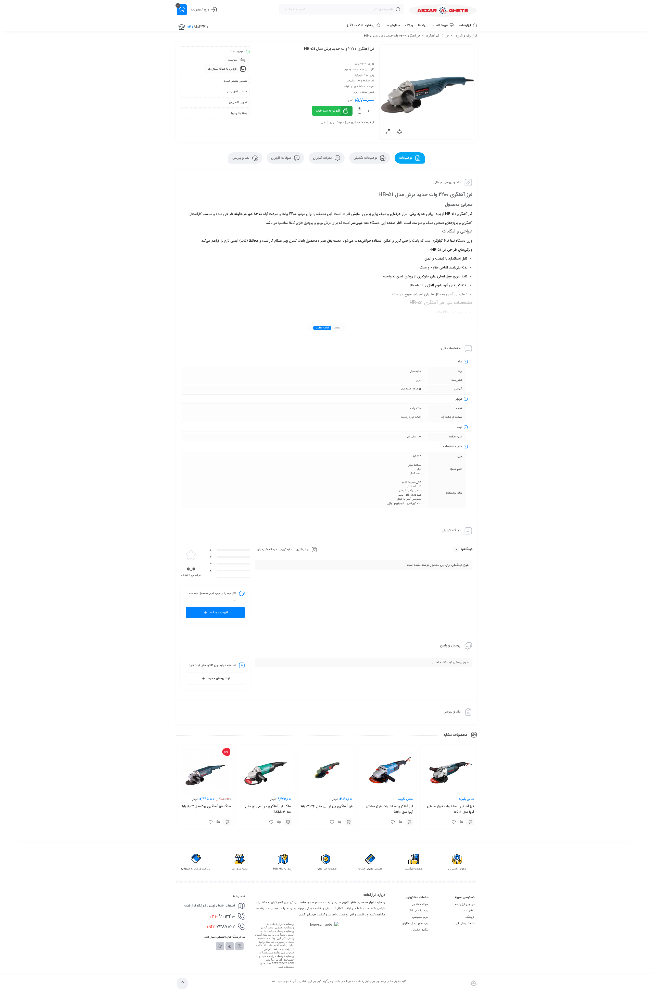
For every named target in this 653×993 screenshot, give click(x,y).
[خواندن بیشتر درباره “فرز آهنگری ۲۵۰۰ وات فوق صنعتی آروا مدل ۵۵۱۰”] (409, 822)
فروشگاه (470, 917)
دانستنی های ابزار (464, 923)
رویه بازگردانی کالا (419, 911)
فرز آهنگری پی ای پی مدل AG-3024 (327, 806)
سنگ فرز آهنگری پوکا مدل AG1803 (206, 806)
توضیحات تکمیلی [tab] (366, 158)
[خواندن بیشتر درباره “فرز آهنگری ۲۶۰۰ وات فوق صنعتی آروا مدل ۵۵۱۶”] (470, 822)
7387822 (221, 926)
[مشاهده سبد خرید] (182, 9)
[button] (349, 822)
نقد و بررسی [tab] (241, 158)
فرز (447, 35)
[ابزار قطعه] (443, 10)
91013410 (222, 916)
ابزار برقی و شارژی (466, 35)
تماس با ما (468, 911)
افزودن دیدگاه (219, 612)
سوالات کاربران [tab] (281, 158)
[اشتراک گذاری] (399, 131)
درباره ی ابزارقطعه (464, 904)
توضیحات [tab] (406, 158)
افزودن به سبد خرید (328, 110)
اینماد (280, 956)
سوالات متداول (420, 904)
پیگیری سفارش (420, 930)
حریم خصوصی (420, 917)
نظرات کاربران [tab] (323, 158)
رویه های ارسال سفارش (415, 923)
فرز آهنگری (432, 35)
